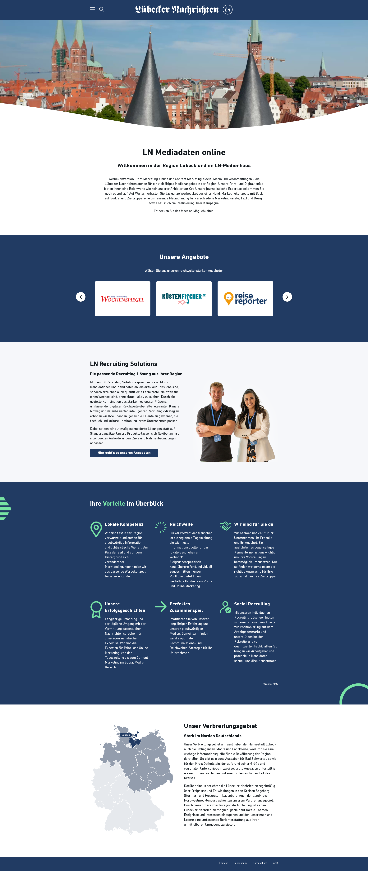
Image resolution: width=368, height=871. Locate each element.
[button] (80, 297)
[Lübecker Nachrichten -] (184, 10)
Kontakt (223, 863)
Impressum (240, 863)
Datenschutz (260, 863)
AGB (275, 863)
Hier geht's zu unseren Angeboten (124, 453)
